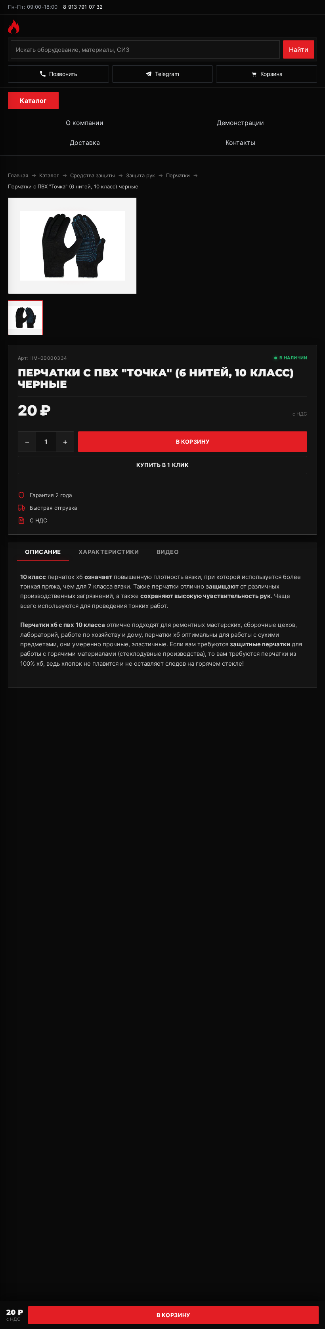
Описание (43, 552)
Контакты (240, 142)
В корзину (173, 1315)
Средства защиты (92, 175)
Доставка (85, 142)
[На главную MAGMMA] (162, 26)
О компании (84, 123)
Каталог (33, 100)
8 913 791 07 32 (83, 7)
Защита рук (140, 175)
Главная (18, 175)
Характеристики (108, 552)
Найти (298, 49)
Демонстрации (240, 123)
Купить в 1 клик (162, 464)
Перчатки (178, 175)
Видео (168, 552)
